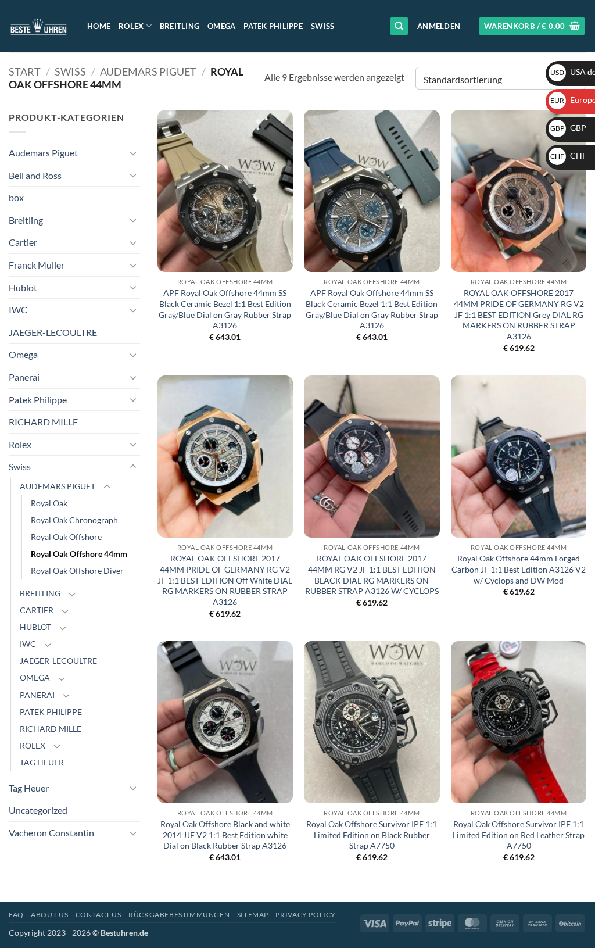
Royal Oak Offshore (66, 537)
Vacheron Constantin (51, 832)
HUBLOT (35, 627)
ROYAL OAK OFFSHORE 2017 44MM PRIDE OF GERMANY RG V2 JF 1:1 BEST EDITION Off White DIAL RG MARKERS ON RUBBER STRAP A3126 (224, 580)
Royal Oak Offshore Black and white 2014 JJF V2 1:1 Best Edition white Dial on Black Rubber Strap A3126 (225, 834)
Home (98, 26)
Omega (221, 26)
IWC (18, 309)
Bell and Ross (35, 175)
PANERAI (37, 695)
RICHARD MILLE (43, 421)
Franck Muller (36, 264)
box (16, 197)
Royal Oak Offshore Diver (77, 570)
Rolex (131, 26)
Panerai (24, 376)
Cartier (23, 242)
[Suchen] (399, 26)
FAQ (16, 914)
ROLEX (32, 745)
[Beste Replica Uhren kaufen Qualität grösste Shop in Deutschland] (39, 26)
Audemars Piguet (43, 152)
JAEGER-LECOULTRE (53, 332)
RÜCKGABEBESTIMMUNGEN (179, 914)
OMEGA (35, 677)
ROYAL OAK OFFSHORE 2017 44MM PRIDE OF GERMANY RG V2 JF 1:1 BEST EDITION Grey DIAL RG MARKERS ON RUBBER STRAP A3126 (519, 314)
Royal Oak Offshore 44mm (79, 554)
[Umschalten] (133, 153)
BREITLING (40, 593)
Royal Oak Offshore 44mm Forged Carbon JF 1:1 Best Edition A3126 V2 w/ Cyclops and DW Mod (518, 569)
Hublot (23, 287)
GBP (568, 128)
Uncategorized (38, 809)
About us (49, 914)
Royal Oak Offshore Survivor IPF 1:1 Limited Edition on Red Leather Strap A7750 (519, 834)
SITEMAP (252, 914)
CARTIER (36, 610)
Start (25, 71)
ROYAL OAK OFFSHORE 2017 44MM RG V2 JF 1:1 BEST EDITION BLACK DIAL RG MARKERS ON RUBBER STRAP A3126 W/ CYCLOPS (372, 574)
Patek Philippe (273, 26)
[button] (438, 26)
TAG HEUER (42, 762)
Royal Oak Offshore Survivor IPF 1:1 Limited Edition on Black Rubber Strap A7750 (371, 834)
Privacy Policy (305, 914)
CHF (568, 155)
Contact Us (98, 914)
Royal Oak (49, 503)
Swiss (322, 26)
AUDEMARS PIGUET (148, 71)
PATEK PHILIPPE (51, 712)
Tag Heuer (29, 787)
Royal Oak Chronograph (74, 520)
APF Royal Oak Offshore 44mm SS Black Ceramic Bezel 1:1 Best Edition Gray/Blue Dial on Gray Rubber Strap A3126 (225, 309)
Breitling (179, 26)
